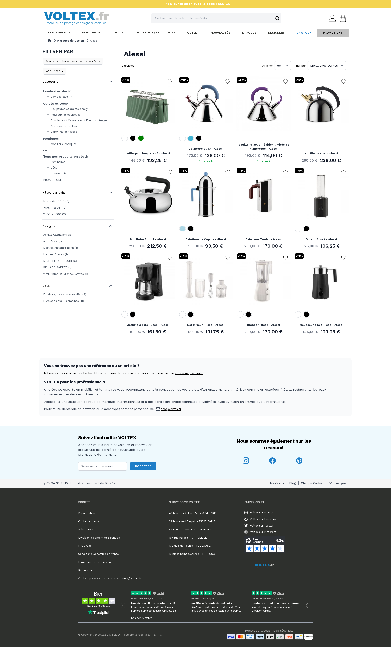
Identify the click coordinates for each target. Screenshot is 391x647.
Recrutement (87, 570)
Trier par (300, 65)
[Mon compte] (331, 18)
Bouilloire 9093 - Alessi (206, 148)
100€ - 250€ (52, 71)
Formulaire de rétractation (95, 562)
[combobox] (216, 18)
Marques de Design (70, 40)
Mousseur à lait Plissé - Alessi (321, 324)
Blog (292, 483)
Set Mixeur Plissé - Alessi (205, 324)
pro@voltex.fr (170, 409)
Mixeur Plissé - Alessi (321, 239)
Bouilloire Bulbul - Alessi (148, 239)
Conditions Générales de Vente (98, 553)
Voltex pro (337, 483)
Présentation (86, 513)
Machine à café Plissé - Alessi (147, 324)
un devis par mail (189, 373)
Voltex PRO (85, 529)
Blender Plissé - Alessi (263, 324)
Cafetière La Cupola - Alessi (205, 239)
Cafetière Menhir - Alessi (263, 239)
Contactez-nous (88, 521)
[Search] (277, 18)
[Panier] (341, 18)
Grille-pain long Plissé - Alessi (148, 153)
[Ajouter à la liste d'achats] (170, 81)
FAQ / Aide (85, 545)
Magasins (277, 483)
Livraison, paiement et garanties (99, 537)
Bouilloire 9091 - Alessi (321, 153)
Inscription (143, 466)
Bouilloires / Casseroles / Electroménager (71, 61)
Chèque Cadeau (312, 483)
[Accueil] (49, 40)
